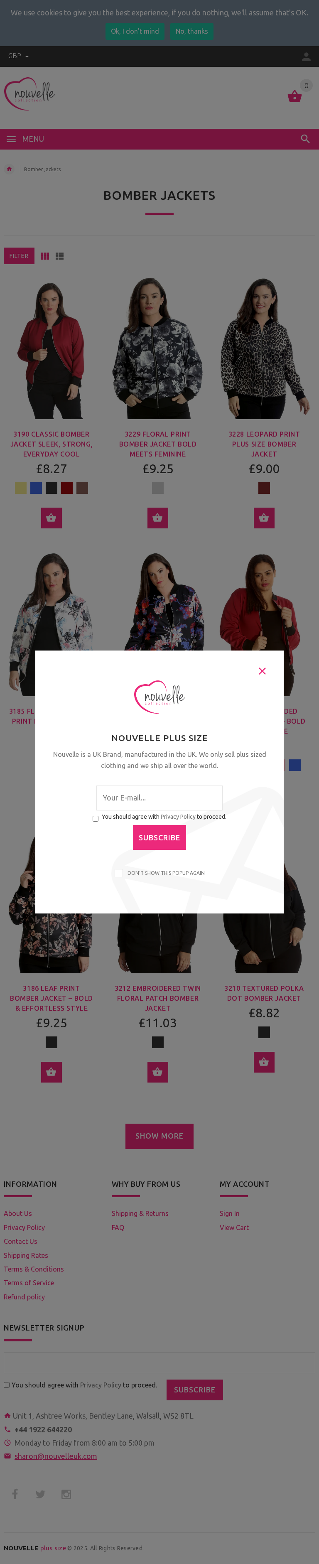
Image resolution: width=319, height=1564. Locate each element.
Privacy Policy (178, 816)
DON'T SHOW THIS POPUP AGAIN (165, 873)
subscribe (159, 837)
